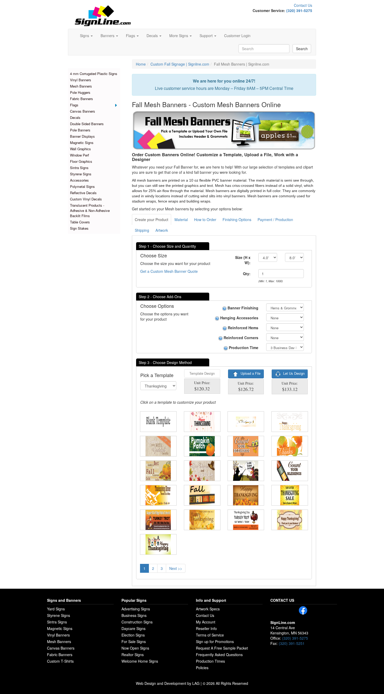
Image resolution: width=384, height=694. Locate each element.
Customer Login (237, 35)
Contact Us (303, 5)
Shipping (142, 230)
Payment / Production (275, 219)
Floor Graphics (81, 161)
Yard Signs (56, 608)
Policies (202, 667)
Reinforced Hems (242, 327)
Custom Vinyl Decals (86, 198)
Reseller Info (206, 628)
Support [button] (207, 35)
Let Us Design (293, 373)
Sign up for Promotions (215, 641)
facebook (303, 610)
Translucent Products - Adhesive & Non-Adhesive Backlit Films (90, 210)
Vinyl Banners (80, 79)
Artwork (161, 230)
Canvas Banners (82, 111)
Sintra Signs (79, 167)
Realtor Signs (132, 654)
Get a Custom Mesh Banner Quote (169, 271)
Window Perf (79, 155)
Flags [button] (131, 35)
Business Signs (134, 615)
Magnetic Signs (82, 142)
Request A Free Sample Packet (222, 648)
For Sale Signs (133, 641)
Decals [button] (153, 35)
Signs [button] (85, 35)
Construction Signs (137, 621)
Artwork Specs (208, 608)
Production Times (210, 661)
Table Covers (80, 221)
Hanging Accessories (238, 317)
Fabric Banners (81, 98)
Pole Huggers (80, 92)
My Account (205, 621)
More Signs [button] (179, 35)
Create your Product (151, 219)
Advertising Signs (135, 608)
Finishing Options (237, 219)
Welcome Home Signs (139, 661)
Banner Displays (82, 136)
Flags (74, 104)
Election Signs (133, 635)
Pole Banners (80, 130)
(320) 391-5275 (299, 10)
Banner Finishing (242, 307)
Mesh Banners (81, 86)
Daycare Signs (133, 628)
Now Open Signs (135, 648)
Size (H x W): (243, 260)
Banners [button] (108, 35)
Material (181, 219)
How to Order (205, 219)
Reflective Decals (83, 192)
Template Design (202, 373)
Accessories (79, 180)
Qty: (247, 273)
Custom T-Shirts (60, 661)
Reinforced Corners (240, 337)
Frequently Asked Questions (219, 654)
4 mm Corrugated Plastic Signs (93, 73)
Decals (75, 117)
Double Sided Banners (87, 123)
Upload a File (250, 373)
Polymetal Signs (82, 186)
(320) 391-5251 (292, 643)
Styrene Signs (80, 173)
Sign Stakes (79, 228)
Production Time (243, 347)
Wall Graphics (80, 148)
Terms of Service (210, 635)
